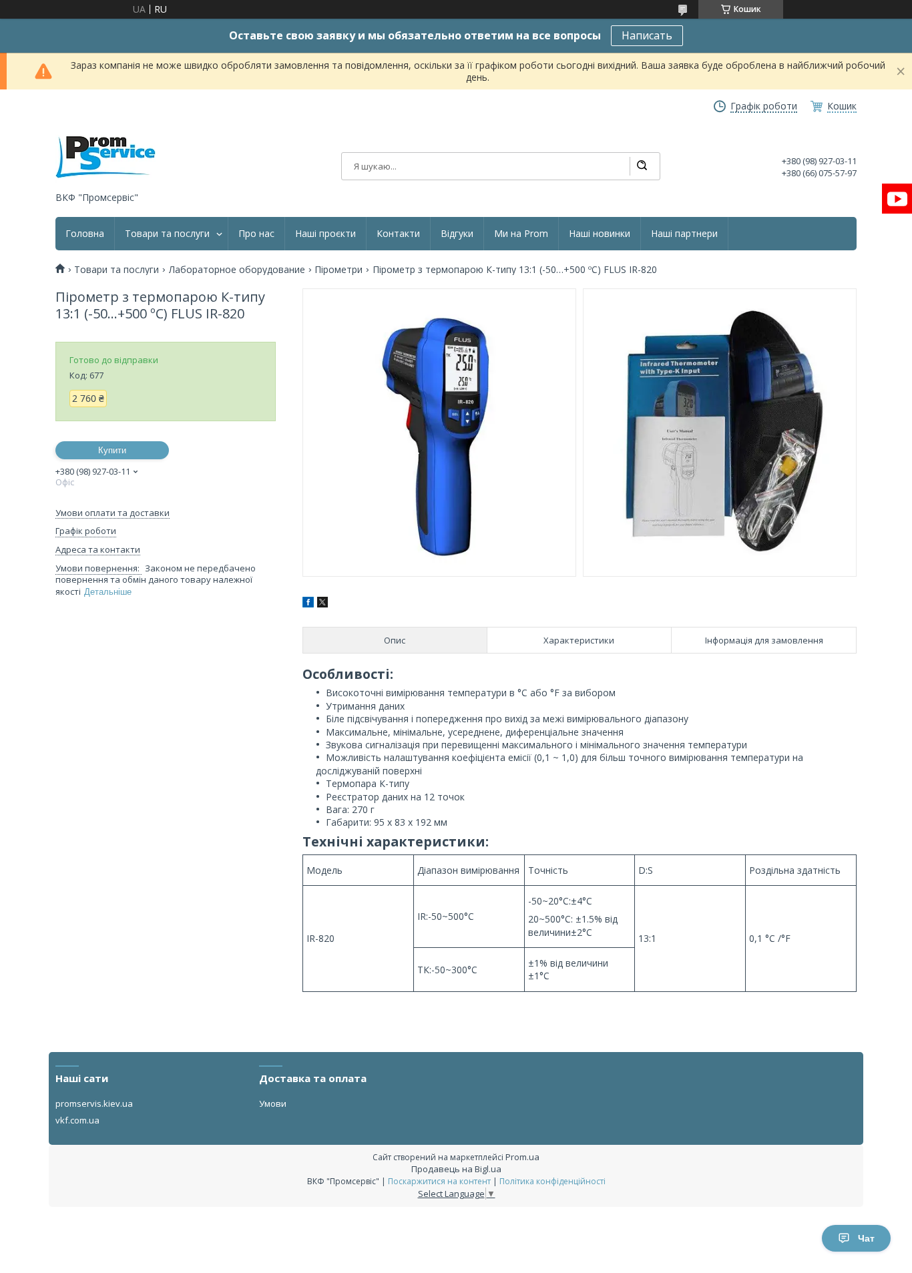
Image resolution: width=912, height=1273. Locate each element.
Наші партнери (684, 234)
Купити (112, 450)
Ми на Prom (521, 234)
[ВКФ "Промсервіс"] (105, 157)
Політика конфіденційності (552, 1181)
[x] (322, 603)
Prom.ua (522, 1157)
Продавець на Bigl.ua (456, 1169)
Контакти (398, 234)
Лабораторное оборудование (237, 270)
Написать (647, 35)
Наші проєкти (325, 234)
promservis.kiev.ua (94, 1103)
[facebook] (308, 603)
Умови (272, 1103)
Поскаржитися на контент (439, 1181)
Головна (84, 234)
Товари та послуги (167, 234)
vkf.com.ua (77, 1120)
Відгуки (457, 234)
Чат (866, 1238)
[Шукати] (642, 166)
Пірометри (338, 270)
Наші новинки (599, 234)
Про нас (256, 234)
